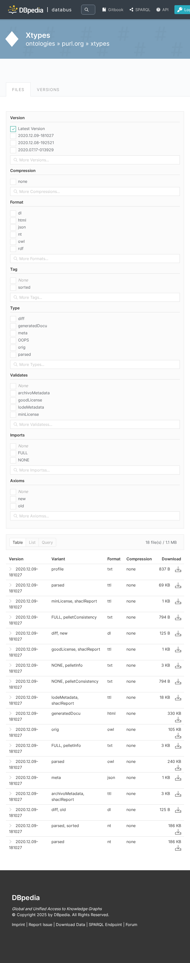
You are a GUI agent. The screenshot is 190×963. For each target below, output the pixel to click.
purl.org (73, 43)
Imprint (18, 924)
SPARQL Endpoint (105, 924)
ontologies (40, 43)
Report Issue (40, 924)
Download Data (70, 924)
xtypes (100, 43)
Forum (131, 924)
